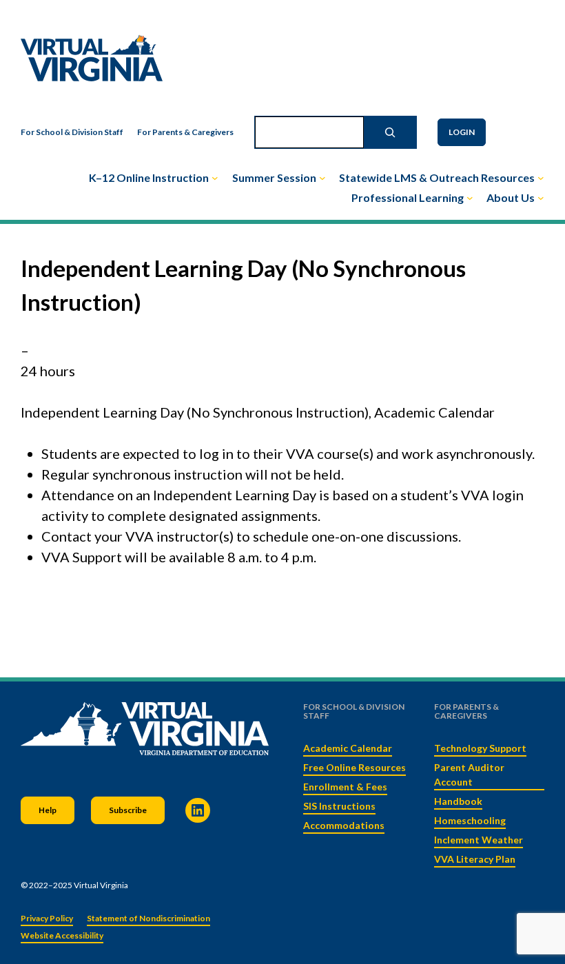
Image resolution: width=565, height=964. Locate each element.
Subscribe (128, 810)
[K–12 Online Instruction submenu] (215, 177)
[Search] (390, 132)
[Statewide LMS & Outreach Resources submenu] (540, 177)
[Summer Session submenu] (322, 177)
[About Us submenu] (540, 197)
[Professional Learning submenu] (469, 197)
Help (47, 810)
